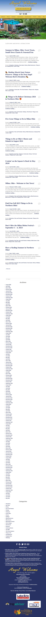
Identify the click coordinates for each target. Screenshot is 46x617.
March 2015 (8, 464)
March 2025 (8, 287)
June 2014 (8, 475)
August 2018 (8, 404)
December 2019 (9, 378)
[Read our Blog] (25, 544)
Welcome (3, 16)
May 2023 (8, 318)
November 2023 (9, 310)
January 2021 (8, 362)
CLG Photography (18, 588)
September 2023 (9, 313)
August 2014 (8, 472)
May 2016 (8, 444)
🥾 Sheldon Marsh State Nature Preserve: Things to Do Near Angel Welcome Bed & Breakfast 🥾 (18, 74)
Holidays (24, 111)
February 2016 (9, 449)
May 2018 (8, 409)
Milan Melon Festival (10, 521)
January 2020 (8, 376)
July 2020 (8, 372)
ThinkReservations (33, 584)
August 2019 (8, 384)
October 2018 (8, 401)
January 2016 (8, 451)
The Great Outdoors (24, 89)
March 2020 (8, 373)
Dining (7, 506)
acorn (18, 55)
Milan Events (29, 176)
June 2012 (8, 496)
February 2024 (9, 307)
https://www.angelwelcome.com (23, 577)
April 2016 (8, 446)
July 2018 (8, 406)
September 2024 (9, 297)
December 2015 (9, 452)
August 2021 (8, 352)
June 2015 (8, 461)
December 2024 (9, 292)
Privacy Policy (22, 590)
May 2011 (8, 498)
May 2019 (8, 389)
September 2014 (9, 470)
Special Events (20, 16)
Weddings (8, 537)
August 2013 (8, 491)
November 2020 (9, 365)
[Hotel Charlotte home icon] (20, 14)
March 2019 (8, 393)
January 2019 (8, 396)
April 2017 (8, 430)
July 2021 (8, 354)
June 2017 (8, 427)
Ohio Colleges (9, 523)
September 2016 (9, 438)
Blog (44, 16)
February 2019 (9, 394)
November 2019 (9, 380)
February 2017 (9, 433)
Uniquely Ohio (10, 66)
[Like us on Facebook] (17, 544)
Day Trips (16, 153)
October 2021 (8, 349)
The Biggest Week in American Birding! (13, 563)
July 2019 (8, 386)
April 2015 (8, 462)
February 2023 (9, 323)
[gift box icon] (24, 14)
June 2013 (8, 495)
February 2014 (9, 482)
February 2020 (9, 375)
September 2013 (9, 490)
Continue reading (33, 62)
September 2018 (9, 402)
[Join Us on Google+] (20, 544)
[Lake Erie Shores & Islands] (23, 595)
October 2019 (8, 381)
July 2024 (8, 300)
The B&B (8, 529)
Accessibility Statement (31, 590)
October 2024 (8, 295)
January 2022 (8, 344)
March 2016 (8, 448)
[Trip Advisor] (15, 603)
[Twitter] (1, 22)
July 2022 (8, 334)
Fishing (7, 510)
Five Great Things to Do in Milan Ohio (20, 119)
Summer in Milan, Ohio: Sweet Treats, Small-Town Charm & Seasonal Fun (20, 553)
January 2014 (8, 483)
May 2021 (8, 357)
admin (18, 166)
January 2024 (8, 308)
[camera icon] (26, 14)
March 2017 (8, 431)
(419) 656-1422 (21, 11)
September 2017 (9, 422)
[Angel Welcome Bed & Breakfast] (23, 4)
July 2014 (8, 473)
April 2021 (8, 359)
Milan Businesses (31, 65)
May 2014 (8, 477)
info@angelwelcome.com (23, 582)
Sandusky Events (9, 527)
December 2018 (9, 397)
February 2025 (9, 289)
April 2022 (8, 339)
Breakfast (13, 16)
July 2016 (8, 441)
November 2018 (9, 399)
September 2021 (9, 351)
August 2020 (8, 370)
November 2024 (9, 294)
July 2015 (8, 459)
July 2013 (8, 493)
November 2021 (9, 347)
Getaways (16, 65)
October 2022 (8, 329)
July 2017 (8, 425)
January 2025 (8, 291)
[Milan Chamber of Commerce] (34, 603)
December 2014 (9, 465)
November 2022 (9, 328)
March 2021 (8, 360)
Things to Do (31, 89)
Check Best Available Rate (23, 8)
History (26, 65)
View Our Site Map (14, 590)
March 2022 (8, 341)
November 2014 (9, 467)
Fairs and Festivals (18, 111)
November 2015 (9, 454)
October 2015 (8, 456)
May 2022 (8, 338)
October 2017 (8, 420)
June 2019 (8, 388)
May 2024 (8, 302)
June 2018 (8, 407)
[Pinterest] (1, 24)
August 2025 (8, 284)
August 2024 (8, 299)
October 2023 (8, 312)
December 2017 (9, 417)
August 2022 (8, 333)
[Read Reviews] (28, 544)
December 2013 (9, 485)
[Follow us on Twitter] (22, 544)
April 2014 (8, 478)
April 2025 (8, 286)
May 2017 (8, 428)
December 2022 (9, 326)
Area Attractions (28, 16)
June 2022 (8, 336)
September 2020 (9, 368)
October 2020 (8, 367)
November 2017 (9, 418)
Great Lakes (21, 65)
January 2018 (8, 415)
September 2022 (9, 331)
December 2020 (9, 363)
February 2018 (9, 414)
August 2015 (8, 457)
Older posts (7, 268)
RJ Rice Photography (27, 588)
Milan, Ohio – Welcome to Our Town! (19, 183)
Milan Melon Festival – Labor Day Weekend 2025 (15, 549)
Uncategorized (9, 534)
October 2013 (8, 488)
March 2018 (8, 412)
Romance (8, 526)
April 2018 (8, 410)
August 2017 (8, 423)
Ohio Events (29, 111)
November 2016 (9, 435)
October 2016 (8, 436)
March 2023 (8, 321)
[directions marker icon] (22, 14)
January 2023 (8, 325)
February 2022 (9, 342)
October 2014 (8, 469)
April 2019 (8, 391)
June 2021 (8, 355)
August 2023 (8, 315)
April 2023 (8, 320)
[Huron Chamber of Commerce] (23, 611)
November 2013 (9, 486)
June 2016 (8, 443)
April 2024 (8, 304)
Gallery (39, 16)
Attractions (11, 65)
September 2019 (9, 383)
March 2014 (8, 480)
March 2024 (8, 305)
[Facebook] (1, 19)
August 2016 (8, 440)
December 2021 (9, 346)
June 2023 (8, 317)
